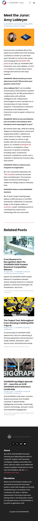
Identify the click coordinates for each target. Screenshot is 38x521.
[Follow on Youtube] (24, 443)
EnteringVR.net (25, 145)
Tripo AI (27, 346)
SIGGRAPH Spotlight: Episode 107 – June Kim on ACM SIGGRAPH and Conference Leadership (18, 385)
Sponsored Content (18, 346)
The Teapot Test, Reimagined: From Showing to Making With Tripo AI (19, 323)
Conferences (8, 26)
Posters (6, 290)
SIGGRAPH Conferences (14, 24)
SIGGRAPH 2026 (18, 290)
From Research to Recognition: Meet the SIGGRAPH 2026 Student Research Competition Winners (16, 264)
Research (15, 273)
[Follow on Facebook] (13, 443)
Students (21, 273)
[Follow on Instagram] (21, 443)
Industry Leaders (20, 26)
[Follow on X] (17, 443)
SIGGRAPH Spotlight (9, 414)
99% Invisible (9, 174)
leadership (16, 413)
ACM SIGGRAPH (8, 393)
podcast (21, 413)
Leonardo (7, 207)
